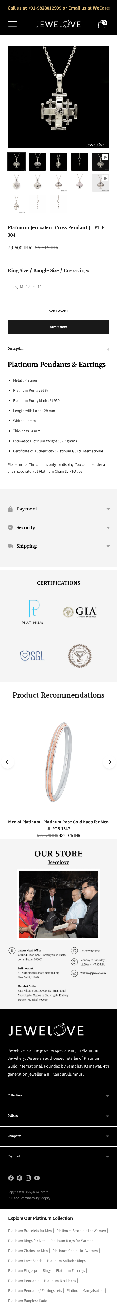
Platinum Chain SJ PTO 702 (60, 471)
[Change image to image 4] (79, 162)
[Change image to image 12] (37, 204)
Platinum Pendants (23, 1280)
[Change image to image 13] (58, 204)
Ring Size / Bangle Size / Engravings (48, 271)
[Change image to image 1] (16, 162)
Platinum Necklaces (60, 1280)
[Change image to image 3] (58, 162)
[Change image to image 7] (37, 183)
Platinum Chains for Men (28, 1250)
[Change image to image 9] (79, 183)
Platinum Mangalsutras (85, 1290)
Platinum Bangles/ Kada (27, 1300)
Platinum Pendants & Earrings (57, 365)
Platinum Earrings (70, 1270)
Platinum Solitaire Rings (66, 1260)
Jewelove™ (40, 1192)
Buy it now (58, 327)
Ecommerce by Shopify (35, 1198)
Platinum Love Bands (25, 1260)
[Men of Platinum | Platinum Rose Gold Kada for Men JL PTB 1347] (58, 762)
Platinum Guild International (79, 451)
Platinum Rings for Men (27, 1240)
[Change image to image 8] (58, 183)
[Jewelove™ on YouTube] (37, 1179)
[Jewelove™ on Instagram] (28, 1179)
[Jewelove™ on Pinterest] (19, 1179)
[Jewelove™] (58, 23)
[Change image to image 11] (16, 204)
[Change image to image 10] (100, 183)
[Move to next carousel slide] (109, 762)
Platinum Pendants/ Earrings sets (35, 1290)
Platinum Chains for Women (75, 1250)
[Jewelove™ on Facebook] (11, 1179)
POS (10, 1198)
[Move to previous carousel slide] (7, 762)
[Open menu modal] (12, 24)
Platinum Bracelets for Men (30, 1230)
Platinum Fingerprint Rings (29, 1270)
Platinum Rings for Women (72, 1240)
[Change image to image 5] (100, 162)
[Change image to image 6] (16, 183)
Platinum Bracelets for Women (81, 1230)
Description (15, 348)
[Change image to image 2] (37, 162)
